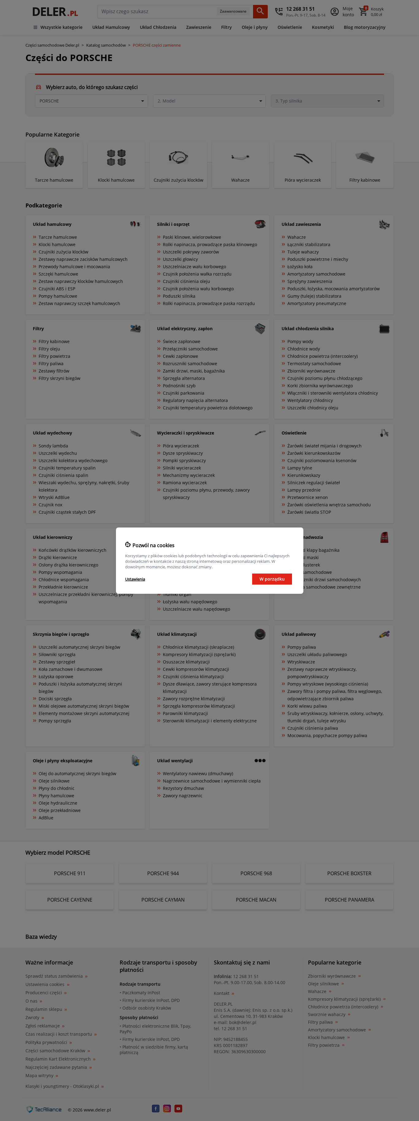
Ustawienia (135, 579)
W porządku (272, 579)
